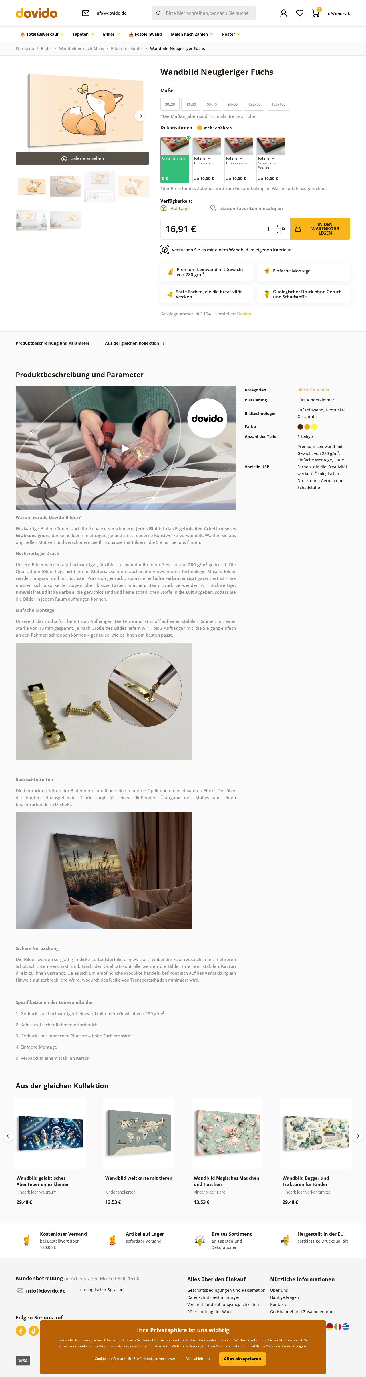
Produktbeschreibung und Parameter (52, 343)
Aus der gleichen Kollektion (132, 343)
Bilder (46, 48)
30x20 (170, 104)
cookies (84, 1346)
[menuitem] (42, 34)
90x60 (233, 104)
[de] (330, 1326)
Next (140, 116)
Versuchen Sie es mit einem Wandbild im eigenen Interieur (231, 250)
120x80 (254, 104)
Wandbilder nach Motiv (81, 48)
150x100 (278, 104)
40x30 (191, 104)
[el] (345, 1326)
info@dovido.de (45, 1290)
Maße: (168, 90)
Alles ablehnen (198, 1358)
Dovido (244, 313)
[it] (338, 1326)
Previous (8, 1136)
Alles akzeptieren (242, 1359)
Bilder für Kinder (127, 48)
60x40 (212, 104)
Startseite (25, 48)
